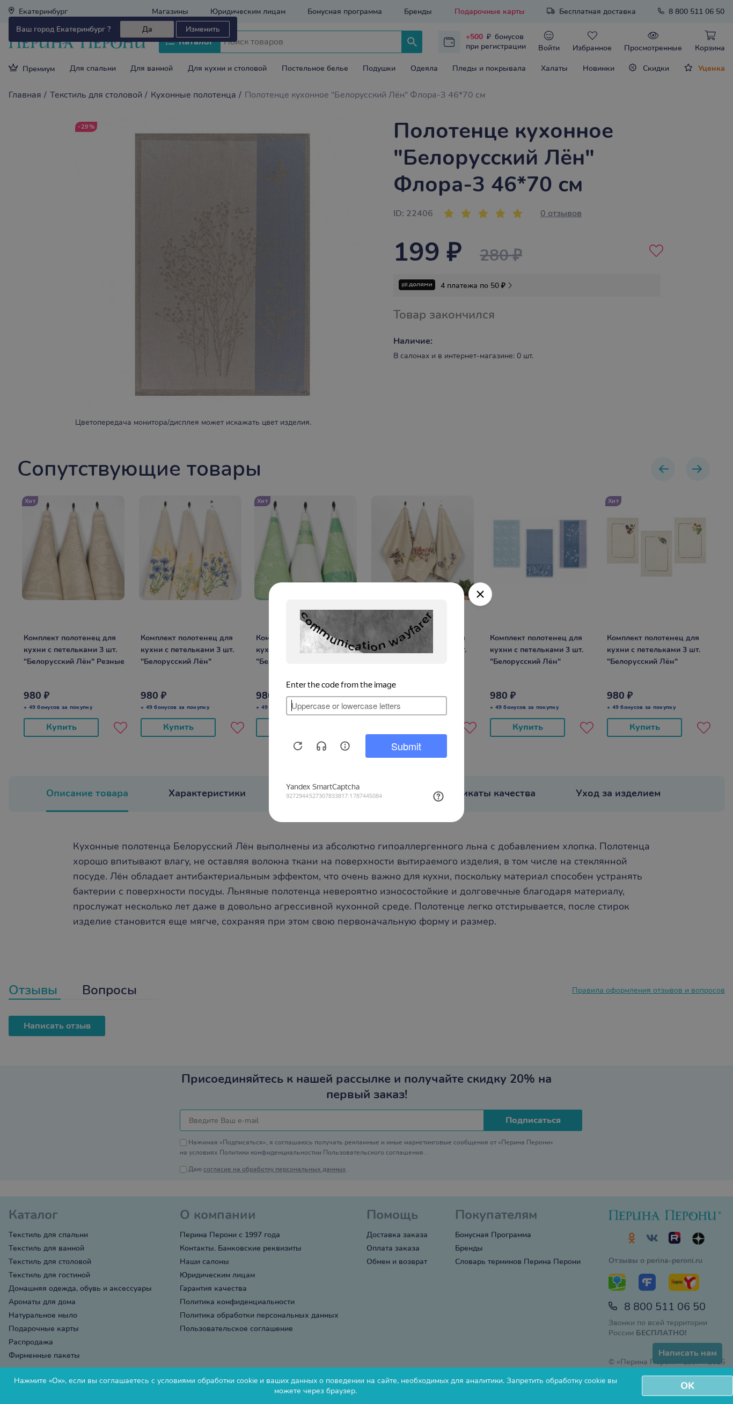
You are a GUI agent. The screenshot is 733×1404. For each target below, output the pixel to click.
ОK (687, 1385)
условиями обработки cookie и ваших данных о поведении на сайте (277, 1381)
